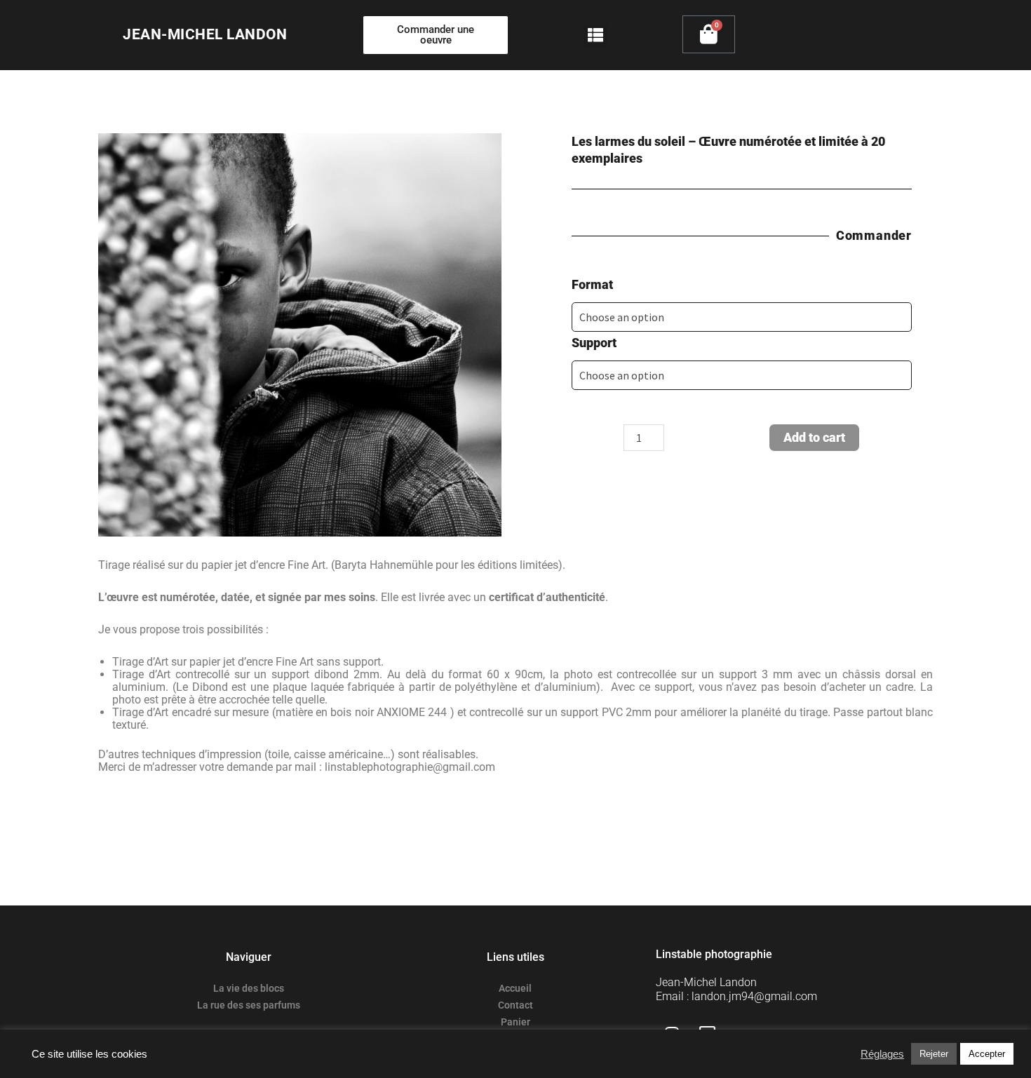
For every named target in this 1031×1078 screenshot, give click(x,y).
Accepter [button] (987, 1054)
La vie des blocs (248, 988)
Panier (515, 1022)
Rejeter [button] (933, 1054)
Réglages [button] (882, 1054)
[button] (595, 35)
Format (592, 284)
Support (594, 342)
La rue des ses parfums (248, 1005)
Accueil (515, 988)
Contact (515, 1005)
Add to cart (814, 437)
